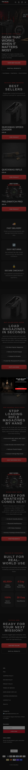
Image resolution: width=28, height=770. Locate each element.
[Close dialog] (26, 378)
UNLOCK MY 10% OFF (20, 388)
